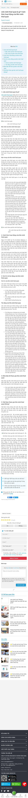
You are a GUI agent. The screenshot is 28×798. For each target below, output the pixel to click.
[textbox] (10, 4)
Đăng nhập (8, 567)
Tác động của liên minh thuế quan (14, 64)
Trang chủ (3, 7)
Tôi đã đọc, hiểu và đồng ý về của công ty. (14, 553)
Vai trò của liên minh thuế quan (13, 62)
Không (20, 526)
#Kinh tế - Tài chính (6, 513)
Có (7, 526)
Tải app (24, 3)
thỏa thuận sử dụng (11, 554)
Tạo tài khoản (16, 567)
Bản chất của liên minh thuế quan (13, 51)
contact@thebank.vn (8, 761)
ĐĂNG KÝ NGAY (14, 558)
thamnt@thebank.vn (10, 765)
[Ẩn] (16, 46)
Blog (8, 7)
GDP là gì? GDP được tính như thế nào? (14, 478)
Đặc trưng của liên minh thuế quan (14, 53)
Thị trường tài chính (7, 23)
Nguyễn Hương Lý (5, 20)
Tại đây (11, 493)
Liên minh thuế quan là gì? (10, 49)
